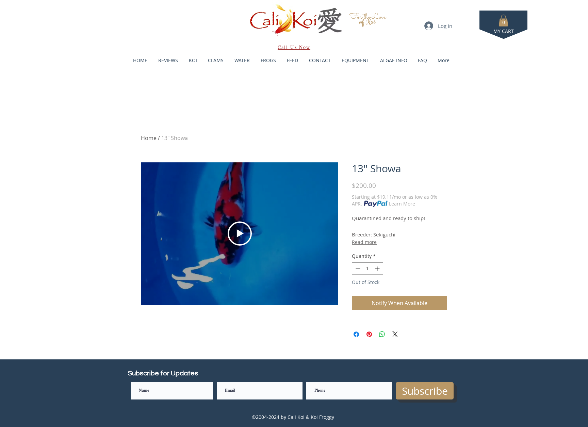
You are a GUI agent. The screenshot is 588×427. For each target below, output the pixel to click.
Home (149, 138)
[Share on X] (395, 334)
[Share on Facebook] (356, 334)
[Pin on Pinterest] (369, 334)
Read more (364, 242)
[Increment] (378, 268)
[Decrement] (357, 268)
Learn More (402, 203)
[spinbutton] (367, 268)
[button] (503, 20)
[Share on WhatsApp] (382, 334)
